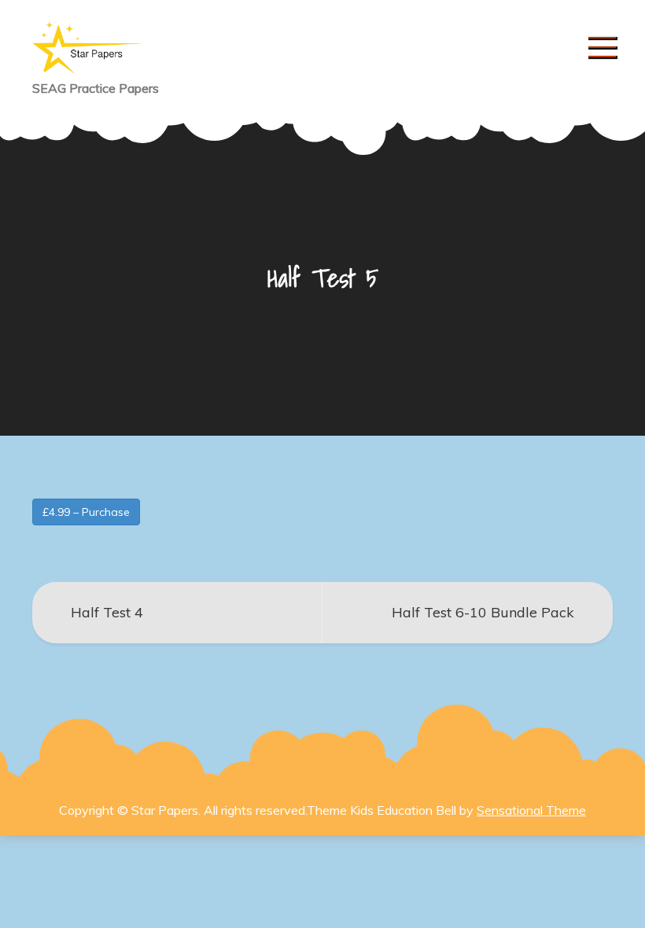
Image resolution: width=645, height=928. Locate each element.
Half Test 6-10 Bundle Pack (483, 612)
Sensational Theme (531, 810)
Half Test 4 (107, 612)
